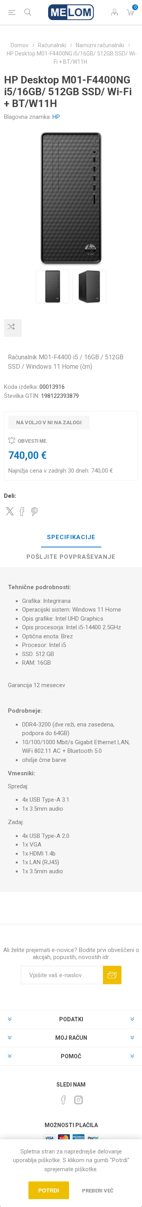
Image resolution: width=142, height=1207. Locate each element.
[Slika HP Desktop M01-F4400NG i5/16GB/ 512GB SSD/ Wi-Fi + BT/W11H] (52, 286)
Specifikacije (71, 537)
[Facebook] (63, 1100)
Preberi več (98, 1191)
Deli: (10, 495)
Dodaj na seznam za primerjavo (13, 328)
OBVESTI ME (32, 441)
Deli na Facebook (22, 511)
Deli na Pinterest (34, 511)
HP (56, 116)
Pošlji (112, 975)
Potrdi (48, 1190)
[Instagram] (78, 1100)
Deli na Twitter (10, 511)
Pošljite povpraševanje (71, 556)
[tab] (71, 537)
